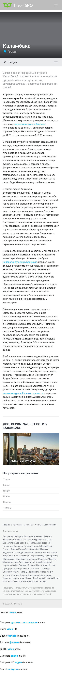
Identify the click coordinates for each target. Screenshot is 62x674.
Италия (6, 496)
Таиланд (7, 508)
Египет (6, 485)
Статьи (38, 525)
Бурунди (38, 539)
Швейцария (38, 578)
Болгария (7, 539)
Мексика (52, 559)
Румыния (15, 568)
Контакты (17, 525)
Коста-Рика (21, 556)
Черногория (18, 578)
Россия (52, 565)
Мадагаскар (9, 559)
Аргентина (37, 536)
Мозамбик (8, 562)
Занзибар (23, 549)
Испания (7, 502)
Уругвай (15, 575)
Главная (7, 525)
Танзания (33, 572)
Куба (30, 556)
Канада (46, 552)
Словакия (7, 572)
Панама (22, 565)
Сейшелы (25, 568)
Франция (7, 578)
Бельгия (48, 536)
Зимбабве (34, 549)
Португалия (41, 565)
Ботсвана (17, 539)
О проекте (29, 525)
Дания (36, 546)
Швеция (49, 578)
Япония (43, 581)
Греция (12, 51)
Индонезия (8, 552)
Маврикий (52, 556)
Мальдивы (32, 559)
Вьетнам (18, 543)
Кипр (5, 556)
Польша (31, 565)
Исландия (19, 552)
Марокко (42, 559)
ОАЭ (15, 565)
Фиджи (23, 575)
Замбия (14, 549)
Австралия (8, 536)
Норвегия (7, 565)
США (15, 572)
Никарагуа (29, 562)
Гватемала (35, 543)
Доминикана (46, 546)
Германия (45, 543)
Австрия (19, 536)
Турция (6, 479)
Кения (54, 552)
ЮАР (21, 581)
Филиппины (33, 575)
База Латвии (50, 525)
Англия (27, 536)
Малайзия (21, 559)
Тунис (42, 572)
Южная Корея (31, 581)
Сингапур (45, 568)
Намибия (18, 562)
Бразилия (28, 539)
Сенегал (35, 568)
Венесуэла (8, 543)
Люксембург (40, 556)
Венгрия (47, 539)
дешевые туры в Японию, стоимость (23, 393)
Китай (12, 556)
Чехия (28, 578)
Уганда (6, 575)
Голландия (8, 546)
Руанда (6, 568)
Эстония (14, 581)
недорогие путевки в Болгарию (20, 262)
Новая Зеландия (43, 562)
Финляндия (45, 575)
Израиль (44, 549)
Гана (26, 543)
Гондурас (18, 546)
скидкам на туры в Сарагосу (30, 124)
